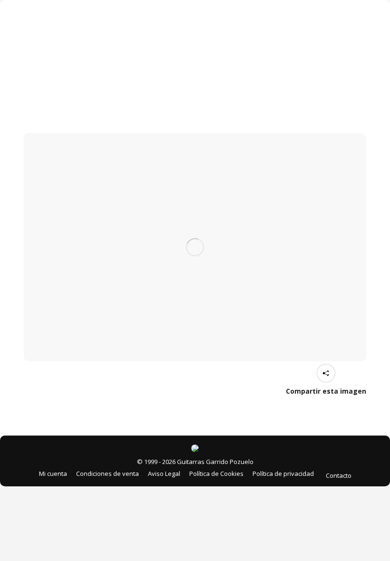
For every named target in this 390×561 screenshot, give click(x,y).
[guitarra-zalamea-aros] (195, 247)
